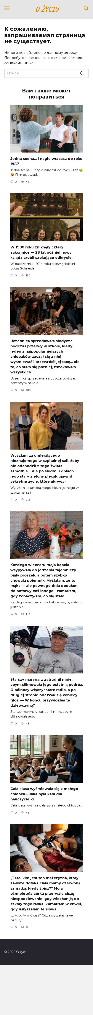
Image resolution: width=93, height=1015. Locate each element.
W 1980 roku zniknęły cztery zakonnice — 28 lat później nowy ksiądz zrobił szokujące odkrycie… (42, 252)
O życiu (46, 9)
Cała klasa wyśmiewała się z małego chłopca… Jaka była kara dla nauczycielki (44, 794)
